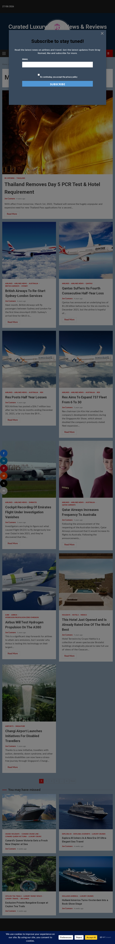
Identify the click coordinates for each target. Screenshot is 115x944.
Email (25, 59)
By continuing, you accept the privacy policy (58, 77)
